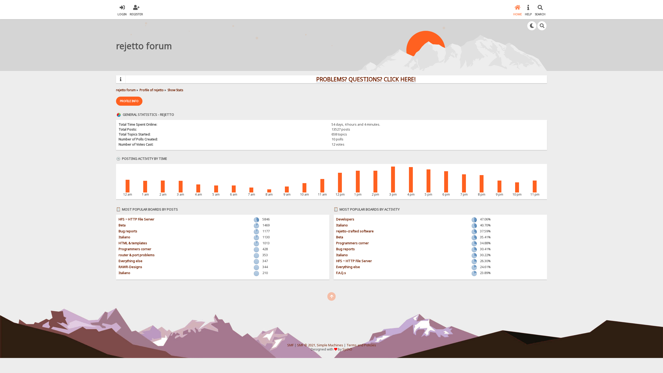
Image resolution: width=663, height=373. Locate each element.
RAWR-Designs (130, 267)
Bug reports (128, 231)
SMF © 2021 (306, 345)
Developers (345, 219)
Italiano (124, 237)
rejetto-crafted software (355, 231)
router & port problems (137, 255)
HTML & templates (133, 243)
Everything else (130, 261)
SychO (347, 349)
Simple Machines (330, 345)
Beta (122, 225)
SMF (290, 345)
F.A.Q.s (341, 273)
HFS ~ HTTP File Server (136, 219)
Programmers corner (135, 249)
